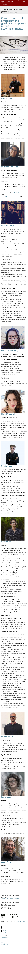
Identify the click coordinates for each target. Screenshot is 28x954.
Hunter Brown (7, 98)
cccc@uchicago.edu (20, 921)
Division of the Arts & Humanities (10, 898)
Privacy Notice (5, 943)
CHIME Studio (5, 937)
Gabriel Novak (7, 466)
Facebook (5, 927)
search (19, 1)
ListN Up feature (19, 193)
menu (24, 1)
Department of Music (7, 939)
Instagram (5, 932)
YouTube (5, 930)
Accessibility (4, 944)
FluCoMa (5, 197)
